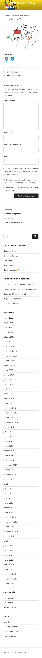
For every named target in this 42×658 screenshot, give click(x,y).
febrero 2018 (9, 451)
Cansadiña (15, 304)
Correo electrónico (12, 145)
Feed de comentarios (12, 632)
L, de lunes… (9, 261)
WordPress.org (10, 636)
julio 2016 (8, 541)
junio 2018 (8, 432)
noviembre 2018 (10, 413)
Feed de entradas (11, 627)
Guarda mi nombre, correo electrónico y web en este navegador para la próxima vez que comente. (21, 172)
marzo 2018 (8, 446)
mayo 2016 (8, 550)
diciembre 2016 (10, 517)
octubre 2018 (9, 418)
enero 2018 (8, 456)
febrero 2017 (9, 508)
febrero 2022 (9, 337)
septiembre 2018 (11, 422)
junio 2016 (8, 546)
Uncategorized (10, 607)
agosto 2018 (9, 427)
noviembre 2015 (10, 579)
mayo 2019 (8, 384)
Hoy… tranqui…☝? (11, 270)
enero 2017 (8, 512)
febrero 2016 (9, 565)
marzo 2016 (8, 560)
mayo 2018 (8, 436)
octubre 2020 (9, 361)
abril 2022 (8, 327)
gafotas (11, 75)
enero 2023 (8, 318)
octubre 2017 (9, 470)
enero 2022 (8, 342)
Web (5, 157)
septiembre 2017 (11, 474)
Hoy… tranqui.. (9, 265)
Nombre (8, 133)
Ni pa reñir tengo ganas (13, 256)
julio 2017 (7, 484)
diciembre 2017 (10, 460)
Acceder (7, 622)
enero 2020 (8, 370)
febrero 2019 (9, 399)
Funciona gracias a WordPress (15, 652)
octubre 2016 (9, 527)
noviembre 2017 (10, 465)
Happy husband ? (11, 251)
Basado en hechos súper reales (24, 285)
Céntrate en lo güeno (20, 294)
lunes (19, 75)
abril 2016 (8, 555)
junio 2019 (8, 380)
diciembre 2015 (10, 574)
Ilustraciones (14, 72)
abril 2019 (8, 389)
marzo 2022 (8, 332)
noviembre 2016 (10, 522)
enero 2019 (8, 403)
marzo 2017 (8, 503)
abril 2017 (8, 498)
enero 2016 (8, 569)
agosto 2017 (9, 479)
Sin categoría (9, 603)
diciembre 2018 (10, 408)
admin (27, 16)
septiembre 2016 (11, 531)
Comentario (9, 101)
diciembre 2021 (10, 346)
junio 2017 (8, 489)
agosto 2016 (9, 536)
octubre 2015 (9, 584)
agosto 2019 (9, 375)
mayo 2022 (8, 323)
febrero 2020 (9, 365)
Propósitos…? (17, 299)
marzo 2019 (8, 394)
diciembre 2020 (10, 351)
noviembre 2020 (10, 356)
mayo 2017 (8, 493)
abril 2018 (8, 441)
